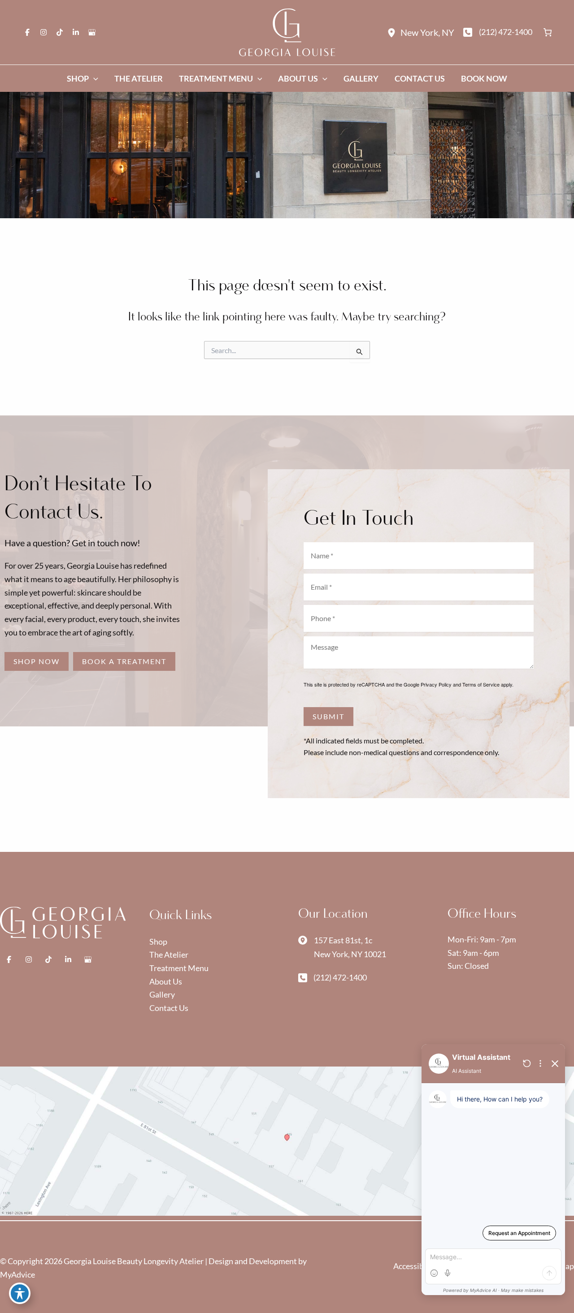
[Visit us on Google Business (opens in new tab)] (92, 32)
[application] (93, 78)
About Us (165, 981)
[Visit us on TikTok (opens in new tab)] (59, 32)
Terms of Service (481, 684)
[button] (36, 661)
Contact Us (168, 1008)
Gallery (162, 994)
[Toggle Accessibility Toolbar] (19, 1293)
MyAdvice (17, 1274)
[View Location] (393, 32)
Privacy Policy (436, 684)
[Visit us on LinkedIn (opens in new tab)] (76, 32)
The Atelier (168, 954)
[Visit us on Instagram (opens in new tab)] (43, 32)
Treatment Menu (179, 968)
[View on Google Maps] (287, 1140)
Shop (158, 941)
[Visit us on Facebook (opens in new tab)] (27, 32)
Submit (328, 716)
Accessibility (416, 1266)
